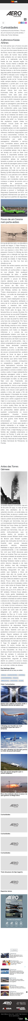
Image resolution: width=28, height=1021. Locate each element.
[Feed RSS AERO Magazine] (19, 22)
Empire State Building (6, 677)
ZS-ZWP (21, 680)
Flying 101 (15, 677)
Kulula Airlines (14, 680)
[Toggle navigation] (3, 22)
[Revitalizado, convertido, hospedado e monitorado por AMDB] (26, 1019)
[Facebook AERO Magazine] (21, 22)
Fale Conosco (23, 1014)
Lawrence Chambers (12, 674)
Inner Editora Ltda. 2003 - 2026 (9, 1014)
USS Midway (21, 674)
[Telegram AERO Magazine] (23, 22)
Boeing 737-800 (5, 680)
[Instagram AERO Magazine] (26, 22)
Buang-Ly (4, 674)
